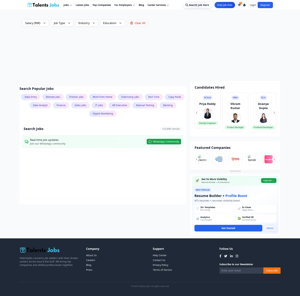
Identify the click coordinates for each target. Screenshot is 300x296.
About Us (91, 255)
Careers (90, 260)
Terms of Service (162, 269)
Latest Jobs (82, 5)
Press (89, 269)
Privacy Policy (160, 265)
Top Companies (102, 5)
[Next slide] (274, 112)
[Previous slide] (197, 112)
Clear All (140, 23)
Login (253, 5)
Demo (270, 228)
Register (265, 5)
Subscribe (272, 270)
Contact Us (159, 260)
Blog (141, 5)
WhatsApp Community (166, 141)
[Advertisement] (123, 56)
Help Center (160, 255)
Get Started (228, 228)
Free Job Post (224, 5)
